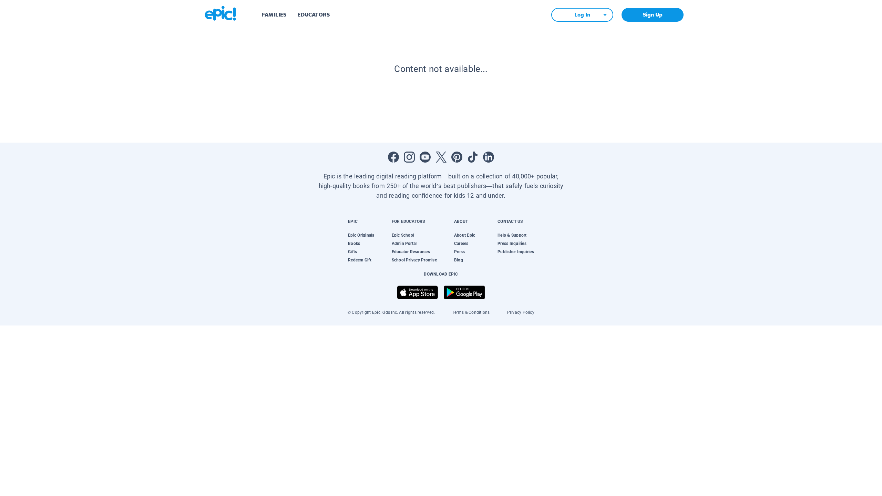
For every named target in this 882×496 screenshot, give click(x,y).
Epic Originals (361, 235)
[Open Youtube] (425, 157)
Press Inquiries (512, 243)
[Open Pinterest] (456, 157)
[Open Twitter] (441, 157)
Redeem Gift (359, 260)
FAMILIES (274, 14)
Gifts (352, 251)
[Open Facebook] (393, 157)
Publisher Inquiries (516, 251)
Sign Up (653, 14)
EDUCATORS (313, 14)
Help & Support (512, 235)
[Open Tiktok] (472, 157)
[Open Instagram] (409, 157)
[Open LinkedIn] (488, 157)
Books (354, 243)
